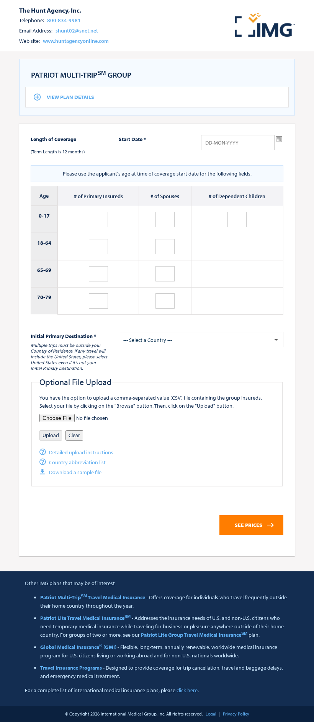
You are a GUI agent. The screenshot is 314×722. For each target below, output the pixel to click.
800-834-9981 (64, 20)
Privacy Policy (236, 714)
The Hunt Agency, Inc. (50, 10)
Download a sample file (75, 472)
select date (279, 139)
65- (41, 270)
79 (48, 297)
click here (187, 690)
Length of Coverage (53, 139)
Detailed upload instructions (81, 452)
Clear (74, 435)
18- (41, 242)
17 (47, 215)
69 (48, 270)
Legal (211, 714)
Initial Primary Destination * (63, 336)
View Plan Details (70, 97)
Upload (51, 435)
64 (48, 242)
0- (41, 215)
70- (41, 297)
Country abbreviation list (77, 462)
